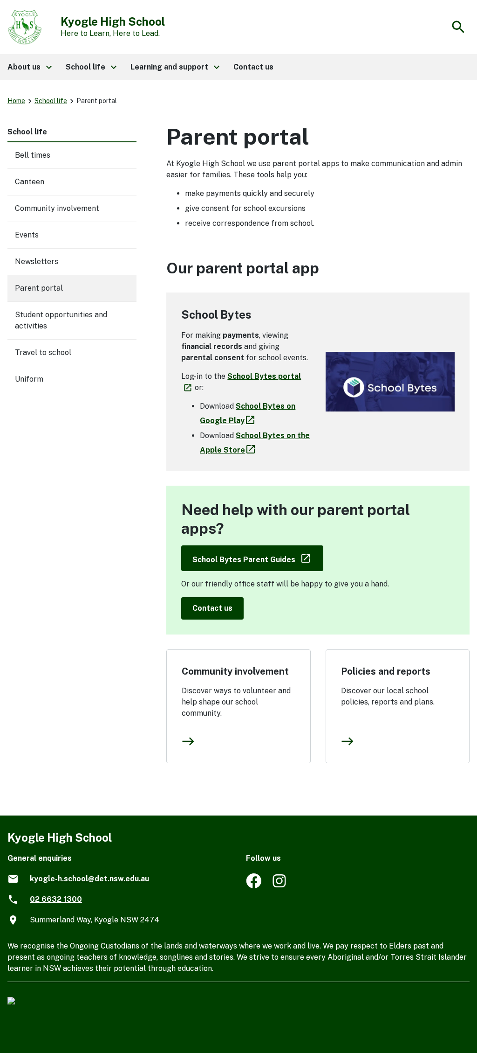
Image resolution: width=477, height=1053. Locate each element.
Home (16, 101)
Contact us (212, 608)
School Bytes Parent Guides (257, 557)
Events (27, 234)
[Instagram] (280, 885)
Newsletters (36, 261)
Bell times (32, 155)
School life (50, 101)
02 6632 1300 (56, 899)
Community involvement (235, 671)
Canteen (29, 181)
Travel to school (43, 352)
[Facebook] (253, 885)
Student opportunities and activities (61, 320)
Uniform (29, 379)
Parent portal (39, 288)
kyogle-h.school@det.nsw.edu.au (89, 878)
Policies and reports (385, 671)
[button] (29, 67)
